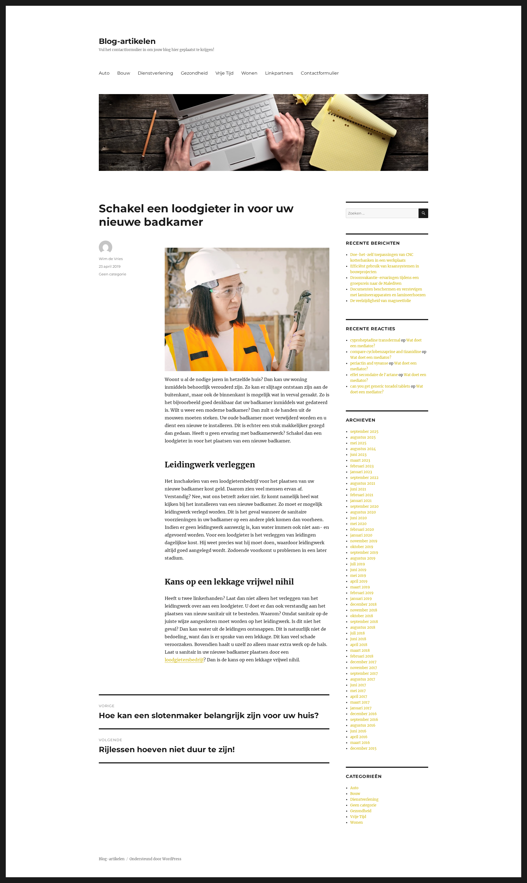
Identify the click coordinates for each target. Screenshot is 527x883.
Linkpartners (279, 73)
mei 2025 (358, 443)
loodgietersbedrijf (184, 659)
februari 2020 (362, 529)
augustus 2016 (362, 725)
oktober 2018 (361, 616)
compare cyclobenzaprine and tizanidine (385, 351)
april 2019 (359, 581)
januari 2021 (361, 500)
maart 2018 (360, 650)
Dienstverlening (155, 73)
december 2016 (363, 714)
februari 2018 (361, 656)
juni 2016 (358, 731)
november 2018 (363, 610)
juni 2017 (358, 685)
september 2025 (364, 431)
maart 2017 (360, 702)
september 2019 (364, 552)
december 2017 (363, 662)
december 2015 (363, 748)
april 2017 (358, 696)
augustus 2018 (362, 627)
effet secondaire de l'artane (374, 375)
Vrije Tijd (224, 73)
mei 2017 (358, 691)
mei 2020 (358, 523)
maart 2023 (360, 460)
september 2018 (364, 621)
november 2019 (363, 541)
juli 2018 (357, 633)
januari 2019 (361, 598)
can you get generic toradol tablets (380, 386)
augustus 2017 (362, 679)
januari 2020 (361, 535)
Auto (104, 73)
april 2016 (359, 737)
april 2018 (358, 644)
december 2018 (363, 604)
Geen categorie (112, 274)
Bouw (123, 73)
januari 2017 (361, 708)
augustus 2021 (362, 483)
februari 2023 (362, 466)
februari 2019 (362, 593)
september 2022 (364, 477)
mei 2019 (358, 575)
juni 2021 (358, 489)
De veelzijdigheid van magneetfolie (380, 300)
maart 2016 (360, 742)
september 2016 (364, 719)
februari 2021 (361, 495)
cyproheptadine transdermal (375, 340)
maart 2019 (360, 587)
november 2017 (363, 667)
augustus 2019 (362, 558)
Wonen (249, 73)
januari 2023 (361, 472)
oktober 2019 (361, 547)
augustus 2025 (363, 437)
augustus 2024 (363, 449)
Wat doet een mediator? (370, 357)
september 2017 (364, 673)
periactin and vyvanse (369, 363)
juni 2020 (358, 518)
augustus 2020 (363, 512)
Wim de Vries (111, 258)
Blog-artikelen (127, 41)
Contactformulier (320, 73)
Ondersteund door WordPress (155, 859)
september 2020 (364, 506)
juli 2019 (357, 564)
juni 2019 (358, 570)
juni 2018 (358, 639)
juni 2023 (358, 454)
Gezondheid (194, 73)
